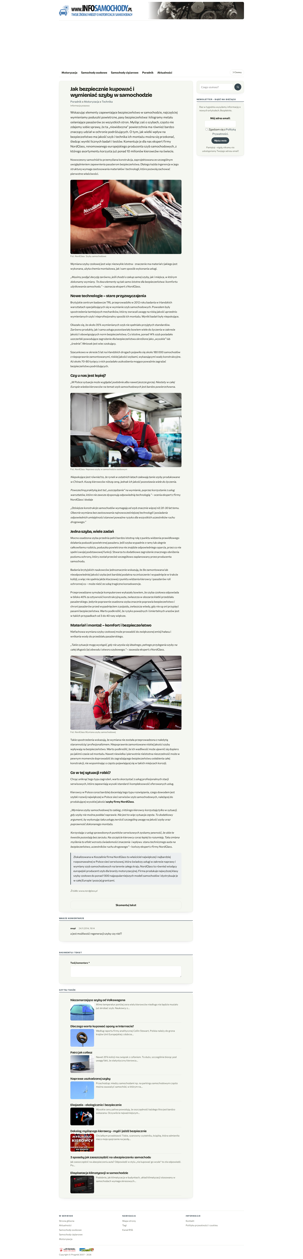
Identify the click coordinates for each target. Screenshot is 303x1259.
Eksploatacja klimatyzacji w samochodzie (99, 1173)
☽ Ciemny (237, 72)
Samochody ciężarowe (124, 72)
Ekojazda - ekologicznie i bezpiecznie (96, 1105)
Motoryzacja (69, 72)
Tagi (124, 1225)
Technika (107, 101)
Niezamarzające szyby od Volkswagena (97, 1000)
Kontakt (190, 1220)
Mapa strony (129, 1220)
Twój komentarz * (80, 962)
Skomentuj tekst (126, 905)
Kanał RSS (127, 1229)
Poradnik (148, 72)
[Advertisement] (151, 44)
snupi (73, 928)
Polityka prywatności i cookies (202, 1225)
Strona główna (66, 1220)
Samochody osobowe (94, 72)
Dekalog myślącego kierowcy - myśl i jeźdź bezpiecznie (108, 1131)
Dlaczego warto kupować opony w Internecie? (102, 1026)
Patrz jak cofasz (81, 1052)
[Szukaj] (237, 87)
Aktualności (164, 72)
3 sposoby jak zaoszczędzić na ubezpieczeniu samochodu (110, 1157)
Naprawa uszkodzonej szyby (90, 1078)
